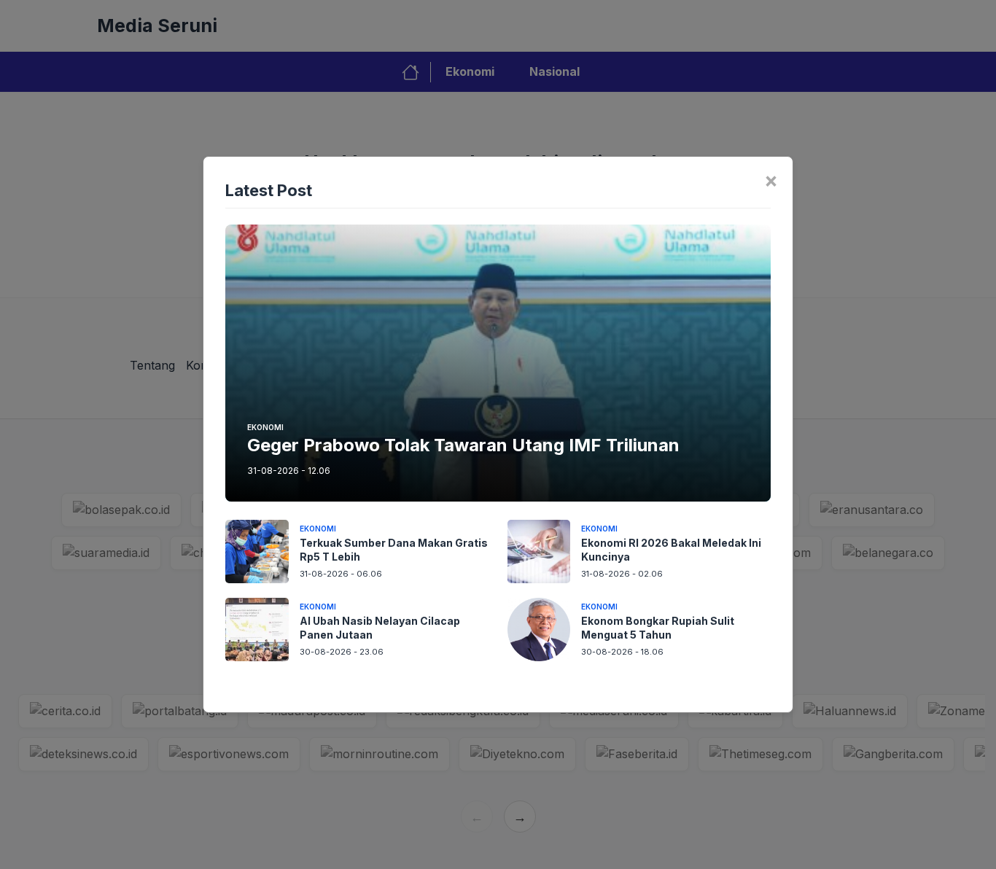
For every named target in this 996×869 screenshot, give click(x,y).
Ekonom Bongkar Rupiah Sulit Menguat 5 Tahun (657, 628)
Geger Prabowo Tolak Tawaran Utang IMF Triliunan (463, 445)
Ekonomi (265, 427)
